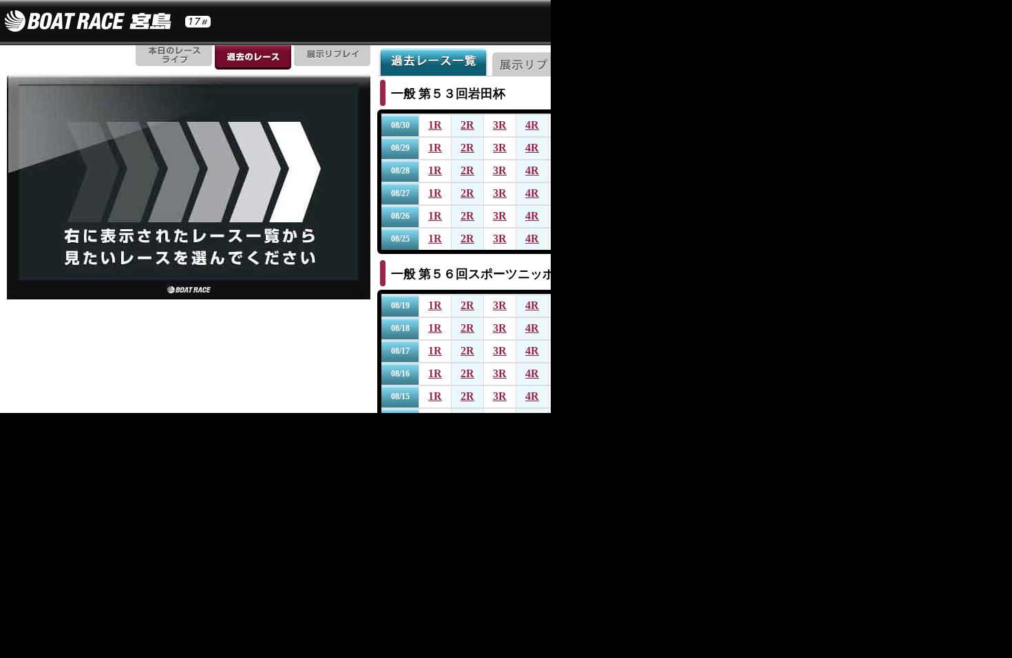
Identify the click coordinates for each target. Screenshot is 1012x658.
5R (564, 125)
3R (500, 125)
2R (467, 125)
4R (532, 125)
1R (435, 125)
